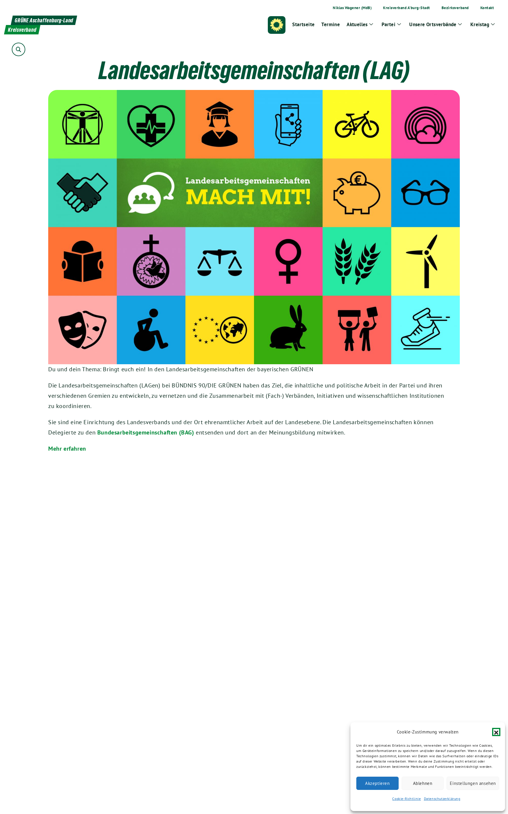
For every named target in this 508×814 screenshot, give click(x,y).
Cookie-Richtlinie (406, 798)
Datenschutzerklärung (442, 798)
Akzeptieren (377, 783)
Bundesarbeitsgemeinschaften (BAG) (146, 432)
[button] (496, 732)
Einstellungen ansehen (473, 783)
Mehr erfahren (67, 448)
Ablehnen (422, 783)
